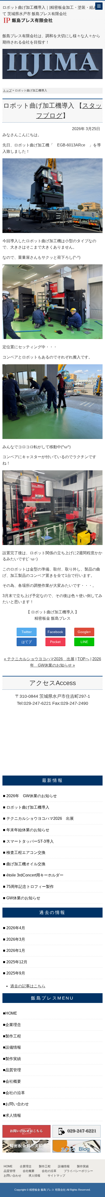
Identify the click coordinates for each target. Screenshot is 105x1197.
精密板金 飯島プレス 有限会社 (47, 1189)
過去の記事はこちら (27, 986)
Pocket (55, 642)
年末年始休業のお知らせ (27, 830)
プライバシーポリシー (78, 1171)
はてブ (26, 642)
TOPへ (83, 659)
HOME (11, 1013)
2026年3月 (15, 939)
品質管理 (13, 1070)
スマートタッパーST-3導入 (29, 841)
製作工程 (13, 1036)
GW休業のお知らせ (22, 898)
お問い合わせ (17, 1104)
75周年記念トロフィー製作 (29, 886)
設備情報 (13, 1047)
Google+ (84, 632)
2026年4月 (15, 928)
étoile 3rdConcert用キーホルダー (34, 875)
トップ (7, 90)
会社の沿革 (15, 1093)
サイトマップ (56, 1175)
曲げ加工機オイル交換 (25, 864)
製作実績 (13, 1059)
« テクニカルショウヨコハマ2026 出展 (39, 659)
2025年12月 (16, 962)
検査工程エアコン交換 (25, 852)
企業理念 (13, 1025)
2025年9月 (15, 973)
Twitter (26, 632)
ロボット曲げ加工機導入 (27, 807)
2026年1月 (15, 950)
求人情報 (13, 1115)
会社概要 (13, 1081)
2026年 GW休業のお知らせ (31, 796)
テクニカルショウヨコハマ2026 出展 (39, 818)
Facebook (55, 632)
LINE (84, 642)
